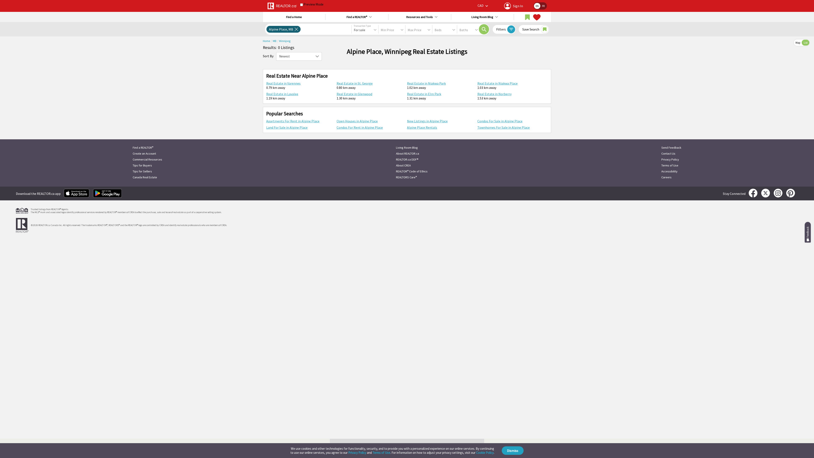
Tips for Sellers (142, 171)
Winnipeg (284, 41)
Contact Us (668, 153)
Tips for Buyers (142, 165)
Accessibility (669, 171)
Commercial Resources (147, 159)
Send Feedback (671, 147)
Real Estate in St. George (355, 83)
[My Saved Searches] (527, 17)
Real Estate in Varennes (283, 83)
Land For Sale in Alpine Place (287, 127)
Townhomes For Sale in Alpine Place (503, 127)
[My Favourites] (536, 17)
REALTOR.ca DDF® (407, 159)
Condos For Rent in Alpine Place (360, 127)
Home (267, 41)
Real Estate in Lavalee (282, 94)
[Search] (484, 29)
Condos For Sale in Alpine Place (500, 121)
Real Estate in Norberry (494, 94)
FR (543, 6)
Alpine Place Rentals (422, 127)
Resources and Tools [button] (419, 17)
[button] (483, 5)
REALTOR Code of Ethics (412, 171)
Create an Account (144, 153)
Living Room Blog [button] (482, 17)
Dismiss (512, 450)
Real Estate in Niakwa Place (497, 83)
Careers (666, 177)
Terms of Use (381, 453)
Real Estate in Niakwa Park (426, 83)
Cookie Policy (485, 453)
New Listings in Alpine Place (427, 121)
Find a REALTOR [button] (357, 17)
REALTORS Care (406, 177)
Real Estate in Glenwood (354, 94)
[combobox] (365, 30)
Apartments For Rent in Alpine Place (292, 121)
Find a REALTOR (143, 147)
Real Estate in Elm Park (424, 94)
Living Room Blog (407, 147)
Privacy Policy (357, 453)
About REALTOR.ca (407, 153)
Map (798, 42)
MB (275, 41)
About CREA (403, 165)
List (806, 42)
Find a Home (294, 17)
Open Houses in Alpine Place (357, 121)
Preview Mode (313, 4)
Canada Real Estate (145, 177)
